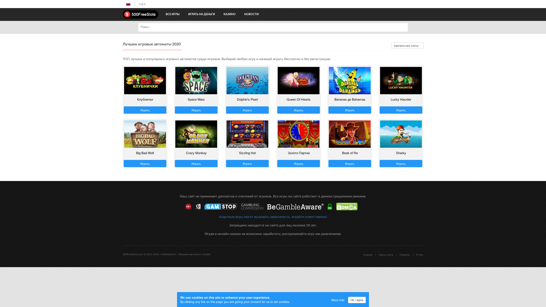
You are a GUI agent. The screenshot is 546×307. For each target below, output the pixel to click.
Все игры (173, 14)
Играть (145, 110)
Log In (142, 4)
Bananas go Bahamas (349, 99)
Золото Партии (299, 153)
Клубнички (145, 99)
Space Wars (196, 99)
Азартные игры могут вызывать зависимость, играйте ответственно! (273, 217)
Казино (230, 14)
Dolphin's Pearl (247, 99)
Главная (367, 254)
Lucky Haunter (401, 99)
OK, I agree (356, 300)
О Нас (419, 254)
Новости (251, 14)
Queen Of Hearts (299, 99)
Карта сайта (386, 254)
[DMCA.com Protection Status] (348, 206)
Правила (404, 254)
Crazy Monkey (196, 153)
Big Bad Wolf (145, 153)
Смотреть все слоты (406, 45)
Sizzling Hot (247, 153)
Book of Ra (350, 153)
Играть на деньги (201, 14)
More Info (337, 300)
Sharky (401, 153)
